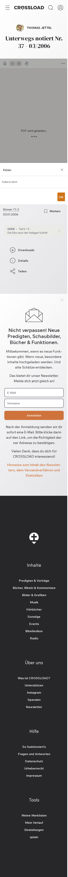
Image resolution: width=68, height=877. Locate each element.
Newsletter (34, 707)
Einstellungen (34, 830)
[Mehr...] (7, 7)
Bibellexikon (34, 631)
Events (34, 624)
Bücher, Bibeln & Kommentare (34, 588)
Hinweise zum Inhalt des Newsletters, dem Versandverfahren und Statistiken (34, 470)
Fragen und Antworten (34, 754)
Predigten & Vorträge (34, 580)
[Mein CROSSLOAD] (60, 7)
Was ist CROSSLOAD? (34, 678)
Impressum (34, 775)
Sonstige (34, 616)
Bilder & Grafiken (34, 595)
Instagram (34, 692)
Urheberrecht (34, 768)
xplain (34, 837)
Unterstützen (34, 685)
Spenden (34, 700)
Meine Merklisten (34, 815)
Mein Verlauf (34, 822)
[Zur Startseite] (29, 7)
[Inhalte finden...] (50, 7)
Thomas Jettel (39, 28)
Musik (34, 602)
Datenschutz (34, 761)
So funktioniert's (34, 747)
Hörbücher (34, 609)
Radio (34, 638)
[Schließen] (61, 299)
